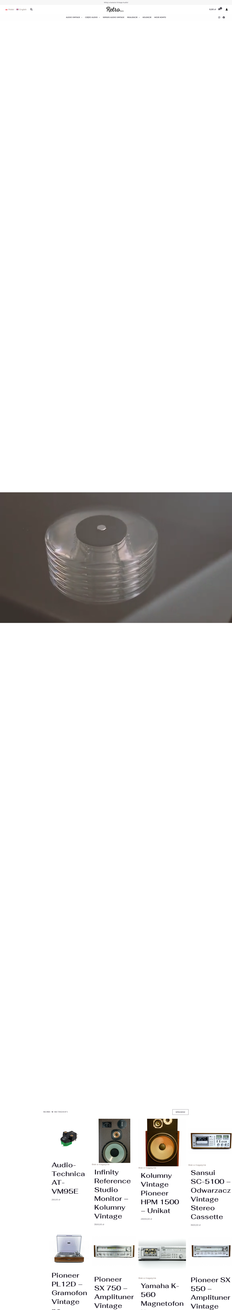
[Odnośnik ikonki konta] (227, 9)
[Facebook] (224, 17)
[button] (31, 9)
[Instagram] (219, 17)
